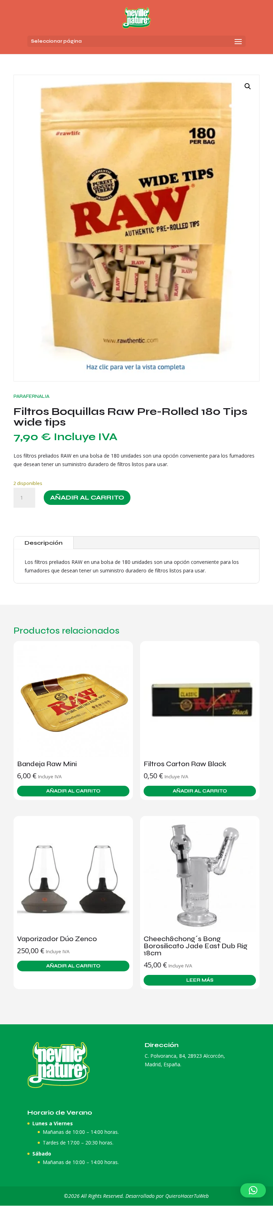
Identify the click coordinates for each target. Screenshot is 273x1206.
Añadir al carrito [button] (73, 791)
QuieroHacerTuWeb (187, 1195)
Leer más (199, 980)
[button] (247, 86)
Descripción (44, 542)
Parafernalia (31, 396)
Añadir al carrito (87, 497)
